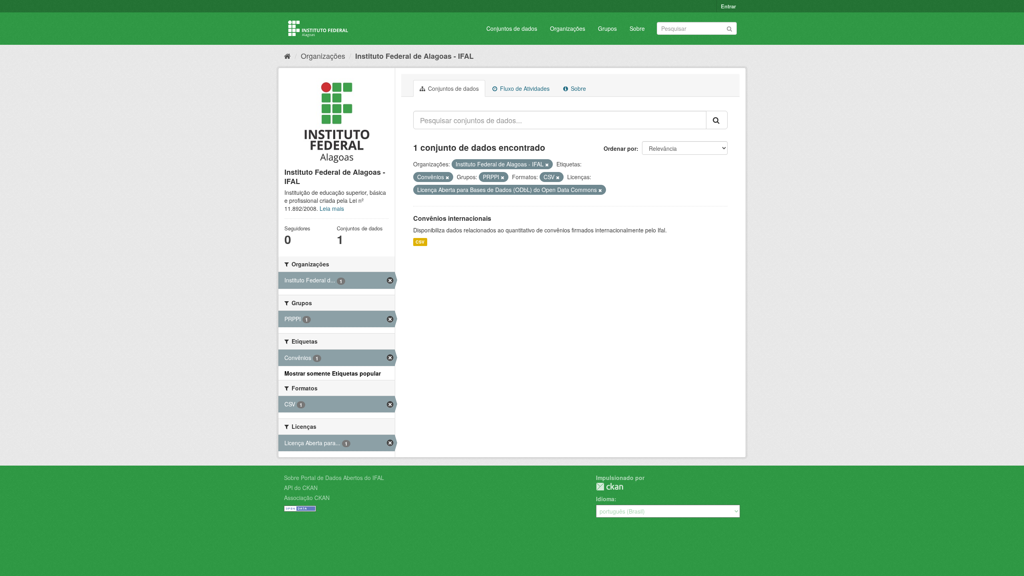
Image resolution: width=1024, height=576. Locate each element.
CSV (420, 242)
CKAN (609, 486)
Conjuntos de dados (511, 28)
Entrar (728, 6)
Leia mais (332, 208)
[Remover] (547, 164)
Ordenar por (620, 148)
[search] (717, 120)
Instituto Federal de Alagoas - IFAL (414, 56)
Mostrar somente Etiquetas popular (332, 373)
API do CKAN (301, 488)
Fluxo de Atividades (524, 88)
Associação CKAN (307, 498)
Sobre (637, 28)
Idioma (605, 499)
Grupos (607, 28)
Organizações (567, 28)
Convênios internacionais (452, 218)
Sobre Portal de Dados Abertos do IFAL (334, 478)
